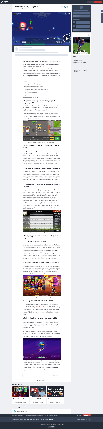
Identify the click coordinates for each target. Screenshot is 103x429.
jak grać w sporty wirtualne (35, 203)
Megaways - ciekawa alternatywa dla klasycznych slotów (34, 94)
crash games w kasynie (41, 306)
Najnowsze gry (51, 426)
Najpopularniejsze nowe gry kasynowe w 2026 (31, 97)
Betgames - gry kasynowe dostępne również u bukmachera (34, 87)
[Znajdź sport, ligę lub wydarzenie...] (13, 2)
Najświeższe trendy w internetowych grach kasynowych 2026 (34, 83)
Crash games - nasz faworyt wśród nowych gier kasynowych (35, 95)
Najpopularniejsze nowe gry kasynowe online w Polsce (33, 84)
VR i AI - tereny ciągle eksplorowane (31, 92)
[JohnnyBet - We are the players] (6, 2)
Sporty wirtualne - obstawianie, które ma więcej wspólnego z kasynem (36, 89)
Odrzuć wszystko (79, 415)
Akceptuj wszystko (87, 415)
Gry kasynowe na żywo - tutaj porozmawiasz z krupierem (34, 86)
